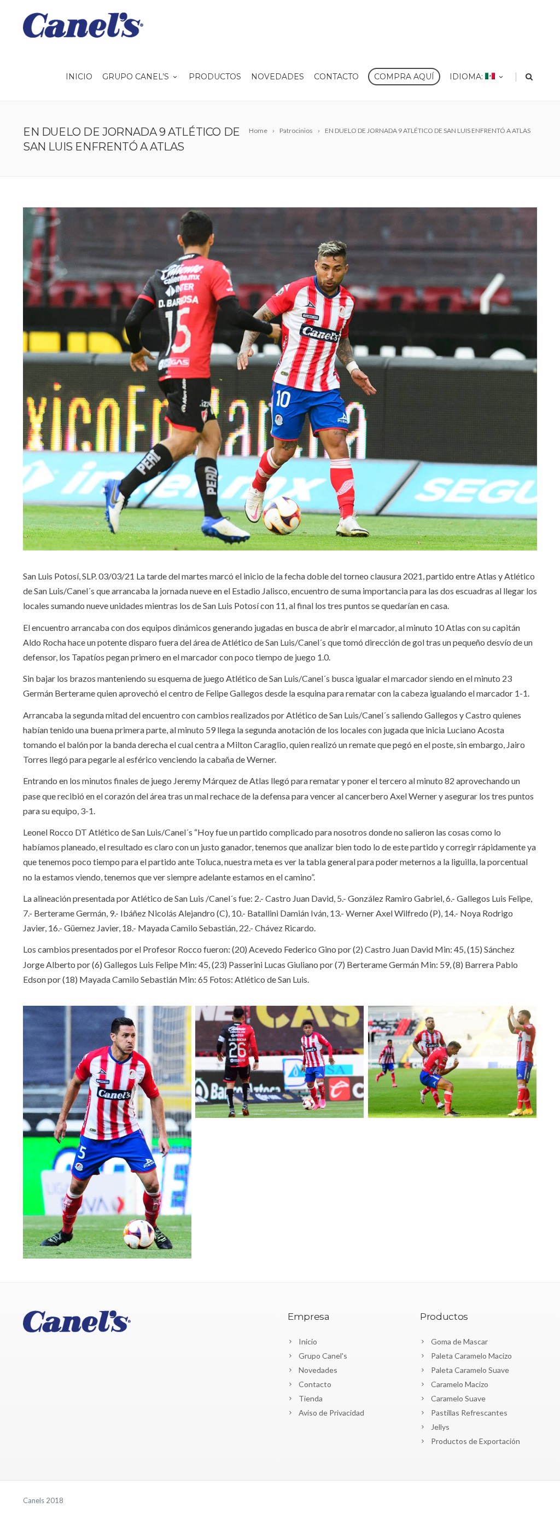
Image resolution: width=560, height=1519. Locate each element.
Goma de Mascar (459, 1341)
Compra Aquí (404, 77)
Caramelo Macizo (459, 1384)
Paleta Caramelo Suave (470, 1370)
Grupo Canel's (323, 1355)
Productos (215, 77)
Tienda (311, 1398)
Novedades (277, 77)
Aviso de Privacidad (331, 1412)
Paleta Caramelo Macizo (471, 1355)
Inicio (79, 77)
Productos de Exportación (475, 1441)
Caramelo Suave (458, 1398)
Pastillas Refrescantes (469, 1412)
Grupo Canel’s (135, 77)
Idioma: (467, 77)
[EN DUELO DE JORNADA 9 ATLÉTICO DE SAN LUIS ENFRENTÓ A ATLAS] (280, 378)
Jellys (440, 1426)
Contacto (336, 77)
